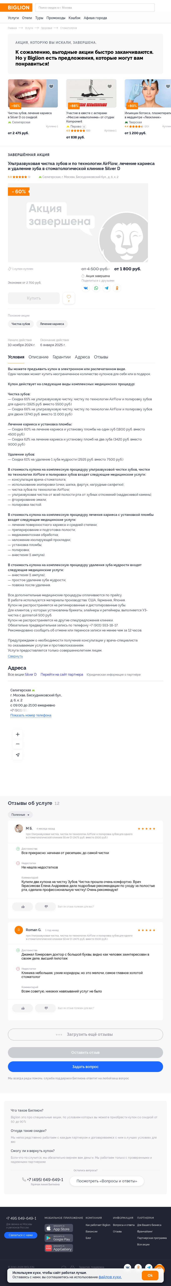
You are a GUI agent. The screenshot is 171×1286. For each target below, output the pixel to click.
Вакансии (91, 1231)
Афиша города (95, 18)
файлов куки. (110, 1277)
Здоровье (46, 28)
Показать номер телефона (30, 715)
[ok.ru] (138, 1267)
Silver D (30, 675)
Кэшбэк (74, 18)
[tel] (148, 1267)
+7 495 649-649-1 (21, 1218)
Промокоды (56, 18)
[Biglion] (20, 7)
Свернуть (15, 656)
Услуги (13, 18)
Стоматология (68, 28)
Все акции (143, 1244)
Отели (27, 18)
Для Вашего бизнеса (149, 1225)
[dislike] (45, 906)
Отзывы (101, 357)
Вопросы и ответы (124, 1225)
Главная (12, 28)
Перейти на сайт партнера (62, 675)
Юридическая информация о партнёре (114, 674)
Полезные (18, 814)
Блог (88, 1238)
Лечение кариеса (52, 324)
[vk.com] (127, 1267)
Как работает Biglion (98, 1225)
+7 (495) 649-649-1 (45, 1179)
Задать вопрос (85, 1066)
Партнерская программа (152, 1238)
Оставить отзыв (85, 1052)
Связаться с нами (21, 1235)
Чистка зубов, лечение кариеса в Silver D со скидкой (30, 115)
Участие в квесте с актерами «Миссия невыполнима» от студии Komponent (90, 117)
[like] (22, 906)
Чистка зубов (21, 324)
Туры (39, 18)
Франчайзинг (145, 1231)
